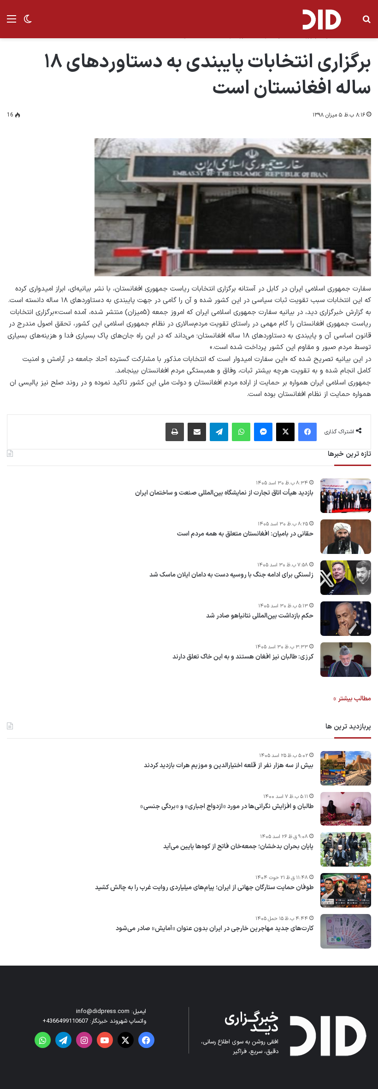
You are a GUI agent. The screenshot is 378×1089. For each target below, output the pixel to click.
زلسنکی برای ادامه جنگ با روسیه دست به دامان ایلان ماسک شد (231, 575)
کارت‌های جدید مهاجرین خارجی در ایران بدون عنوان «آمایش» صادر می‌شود (214, 928)
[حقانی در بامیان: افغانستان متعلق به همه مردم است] (345, 536)
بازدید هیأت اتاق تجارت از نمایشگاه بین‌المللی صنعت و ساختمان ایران (224, 493)
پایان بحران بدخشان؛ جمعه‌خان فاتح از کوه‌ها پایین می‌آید (238, 846)
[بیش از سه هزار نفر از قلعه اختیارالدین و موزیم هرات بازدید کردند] (345, 768)
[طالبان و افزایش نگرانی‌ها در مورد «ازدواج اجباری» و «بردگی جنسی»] (345, 809)
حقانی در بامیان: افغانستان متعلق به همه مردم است (245, 534)
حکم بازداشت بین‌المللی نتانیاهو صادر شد (259, 616)
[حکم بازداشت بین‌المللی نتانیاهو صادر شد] (345, 618)
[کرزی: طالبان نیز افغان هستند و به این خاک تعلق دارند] (345, 659)
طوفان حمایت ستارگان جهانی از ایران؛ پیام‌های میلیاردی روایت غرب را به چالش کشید (204, 887)
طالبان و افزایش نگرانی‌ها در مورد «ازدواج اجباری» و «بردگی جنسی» (226, 806)
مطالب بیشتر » (352, 699)
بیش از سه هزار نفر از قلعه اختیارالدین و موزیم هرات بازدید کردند (228, 765)
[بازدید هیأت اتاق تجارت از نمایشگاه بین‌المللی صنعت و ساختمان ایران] (345, 495)
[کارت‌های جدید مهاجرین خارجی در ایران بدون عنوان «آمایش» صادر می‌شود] (345, 931)
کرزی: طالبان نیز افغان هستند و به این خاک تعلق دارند (242, 657)
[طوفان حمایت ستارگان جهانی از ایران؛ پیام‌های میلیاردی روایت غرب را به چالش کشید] (345, 890)
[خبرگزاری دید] (321, 19)
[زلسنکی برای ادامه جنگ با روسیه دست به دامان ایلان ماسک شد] (345, 577)
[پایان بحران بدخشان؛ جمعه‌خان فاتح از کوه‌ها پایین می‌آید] (345, 849)
